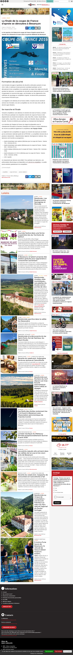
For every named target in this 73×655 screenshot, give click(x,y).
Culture (40, 275)
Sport (8, 18)
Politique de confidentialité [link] (36, 653)
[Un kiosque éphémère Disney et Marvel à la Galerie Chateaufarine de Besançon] (62, 191)
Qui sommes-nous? (7, 594)
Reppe (19, 231)
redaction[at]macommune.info (8, 620)
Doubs (36, 196)
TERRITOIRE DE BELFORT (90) (25, 432)
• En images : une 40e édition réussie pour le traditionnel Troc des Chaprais (62, 64)
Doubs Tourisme (38, 401)
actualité (27, 334)
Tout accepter (49, 651)
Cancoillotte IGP (36, 364)
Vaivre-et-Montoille (39, 539)
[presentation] (52, 361)
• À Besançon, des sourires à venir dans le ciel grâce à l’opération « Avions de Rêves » (61, 54)
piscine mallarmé (23, 172)
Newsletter (7, 606)
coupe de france (13, 172)
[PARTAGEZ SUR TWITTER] (30, 28)
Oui (56, 488)
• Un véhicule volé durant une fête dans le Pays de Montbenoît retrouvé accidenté (62, 49)
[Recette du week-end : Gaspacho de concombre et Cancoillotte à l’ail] (9, 477)
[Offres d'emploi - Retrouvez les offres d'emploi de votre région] (62, 123)
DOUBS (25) (37, 375)
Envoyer (57, 502)
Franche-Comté (22, 356)
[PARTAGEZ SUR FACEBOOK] (26, 28)
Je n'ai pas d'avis (59, 492)
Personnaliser (67, 651)
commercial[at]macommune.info (9, 623)
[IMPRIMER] (39, 28)
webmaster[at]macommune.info (9, 635)
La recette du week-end (37, 356)
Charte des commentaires (9, 595)
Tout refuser (58, 651)
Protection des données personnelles (12, 597)
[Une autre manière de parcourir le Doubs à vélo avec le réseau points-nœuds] (62, 321)
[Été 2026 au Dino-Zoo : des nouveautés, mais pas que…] (62, 242)
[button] (69, 1)
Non (56, 490)
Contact (5, 592)
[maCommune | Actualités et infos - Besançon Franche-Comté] (32, 4)
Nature (30, 255)
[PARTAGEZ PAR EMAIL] (36, 28)
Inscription (57, 231)
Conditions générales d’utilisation (11, 603)
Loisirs (4, 18)
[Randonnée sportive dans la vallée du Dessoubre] (9, 321)
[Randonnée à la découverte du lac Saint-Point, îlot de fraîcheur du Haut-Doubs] (9, 338)
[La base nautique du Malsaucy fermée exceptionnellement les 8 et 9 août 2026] (9, 436)
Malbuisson (21, 334)
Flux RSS (5, 599)
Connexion (67, 231)
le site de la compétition (34, 162)
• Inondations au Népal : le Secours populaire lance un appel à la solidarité (62, 59)
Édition (39, 4)
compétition (5, 172)
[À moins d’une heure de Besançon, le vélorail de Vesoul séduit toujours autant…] (17, 544)
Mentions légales (7, 601)
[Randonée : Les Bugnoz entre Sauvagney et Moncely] (17, 201)
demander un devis (9, 627)
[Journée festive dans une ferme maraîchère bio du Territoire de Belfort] (9, 235)
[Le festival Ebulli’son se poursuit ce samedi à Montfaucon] (62, 377)
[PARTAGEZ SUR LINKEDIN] (33, 28)
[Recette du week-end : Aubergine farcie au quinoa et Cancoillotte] (9, 360)
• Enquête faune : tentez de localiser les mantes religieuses (61, 69)
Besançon (20, 255)
